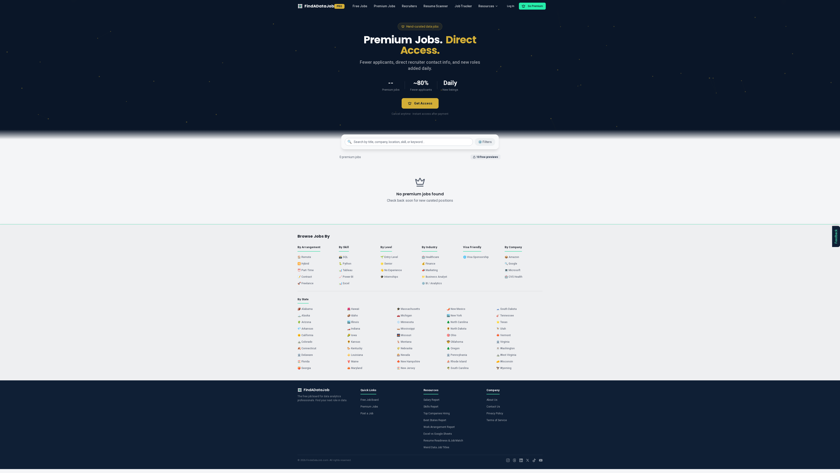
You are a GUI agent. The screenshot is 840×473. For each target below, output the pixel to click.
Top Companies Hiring (437, 413)
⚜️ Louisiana (355, 355)
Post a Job (366, 413)
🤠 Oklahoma (455, 341)
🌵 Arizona (304, 322)
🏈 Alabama (305, 309)
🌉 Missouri (404, 335)
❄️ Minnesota (405, 322)
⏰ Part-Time (306, 270)
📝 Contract (305, 276)
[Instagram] (508, 460)
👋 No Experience (391, 270)
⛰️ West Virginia (506, 355)
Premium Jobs (384, 6)
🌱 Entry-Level (389, 257)
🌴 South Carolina (458, 368)
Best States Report (435, 420)
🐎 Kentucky (354, 348)
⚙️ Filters (485, 142)
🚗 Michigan (404, 315)
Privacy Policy (494, 413)
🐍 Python (345, 263)
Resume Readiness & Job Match (443, 440)
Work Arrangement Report (439, 427)
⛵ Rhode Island (457, 361)
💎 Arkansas (305, 328)
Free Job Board (369, 399)
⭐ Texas (502, 322)
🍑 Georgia (304, 368)
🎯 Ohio (451, 335)
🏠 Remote (304, 257)
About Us (491, 399)
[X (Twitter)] (527, 460)
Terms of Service (496, 420)
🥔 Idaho (352, 315)
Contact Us (493, 406)
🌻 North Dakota (456, 328)
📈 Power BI (346, 276)
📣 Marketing (430, 270)
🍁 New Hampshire (408, 361)
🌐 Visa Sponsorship (476, 257)
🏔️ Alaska (304, 315)
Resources (486, 6)
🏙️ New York (454, 315)
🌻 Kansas (353, 341)
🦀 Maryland (354, 368)
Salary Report (431, 399)
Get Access (423, 103)
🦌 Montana (404, 341)
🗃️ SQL (343, 257)
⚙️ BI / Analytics (432, 283)
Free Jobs (360, 6)
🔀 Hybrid (303, 263)
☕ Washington (505, 348)
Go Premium (535, 6)
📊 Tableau (345, 270)
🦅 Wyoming (503, 368)
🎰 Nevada (403, 355)
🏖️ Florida (304, 361)
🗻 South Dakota (506, 309)
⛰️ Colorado (305, 341)
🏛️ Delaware (305, 355)
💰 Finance (428, 263)
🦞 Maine (353, 361)
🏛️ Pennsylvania (457, 355)
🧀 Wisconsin (504, 361)
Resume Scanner (436, 6)
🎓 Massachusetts (408, 309)
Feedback (836, 236)
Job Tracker (463, 6)
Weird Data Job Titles (436, 447)
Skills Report (431, 406)
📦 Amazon (512, 257)
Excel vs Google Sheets (438, 433)
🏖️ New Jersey (406, 368)
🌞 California (305, 335)
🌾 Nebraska (404, 348)
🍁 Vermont (503, 335)
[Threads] (514, 460)
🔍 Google (511, 263)
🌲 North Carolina (457, 322)
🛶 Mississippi (406, 328)
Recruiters (409, 6)
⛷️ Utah (501, 328)
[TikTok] (534, 460)
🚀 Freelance (305, 283)
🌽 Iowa (352, 335)
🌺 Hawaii (353, 309)
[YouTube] (540, 460)
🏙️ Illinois (353, 322)
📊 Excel (344, 283)
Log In (510, 6)
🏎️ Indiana (353, 328)
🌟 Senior (386, 263)
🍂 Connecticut (307, 348)
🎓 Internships (389, 276)
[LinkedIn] (521, 460)
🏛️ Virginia (502, 341)
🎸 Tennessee (505, 315)
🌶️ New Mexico (456, 309)
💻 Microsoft (512, 270)
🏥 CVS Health (513, 276)
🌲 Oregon (453, 348)
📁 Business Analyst (434, 276)
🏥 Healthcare (430, 257)
